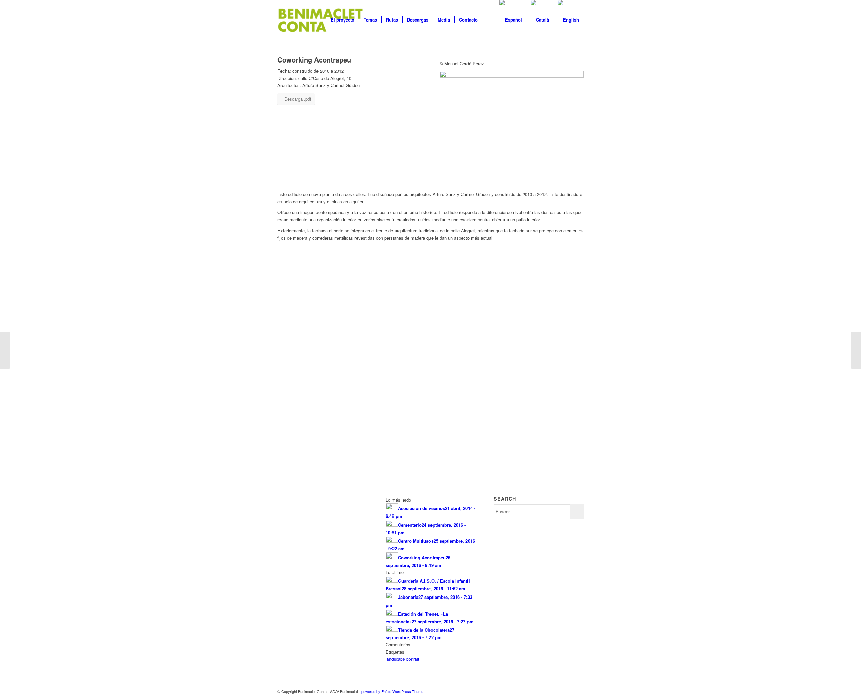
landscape (395, 659)
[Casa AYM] (856, 350)
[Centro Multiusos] (5, 350)
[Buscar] (488, 20)
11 (454, 449)
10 (449, 449)
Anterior (293, 355)
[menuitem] (342, 20)
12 (460, 449)
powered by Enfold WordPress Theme (392, 691)
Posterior (568, 355)
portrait (412, 659)
